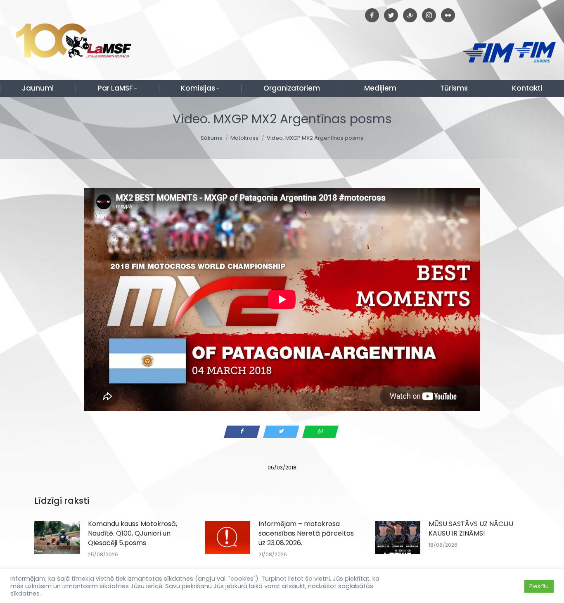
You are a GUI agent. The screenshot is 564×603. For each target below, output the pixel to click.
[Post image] (57, 537)
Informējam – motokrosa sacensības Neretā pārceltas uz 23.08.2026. (306, 533)
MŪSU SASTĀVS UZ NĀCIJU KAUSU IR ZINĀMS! (471, 528)
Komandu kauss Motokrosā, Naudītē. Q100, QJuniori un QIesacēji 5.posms (132, 533)
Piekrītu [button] (539, 586)
